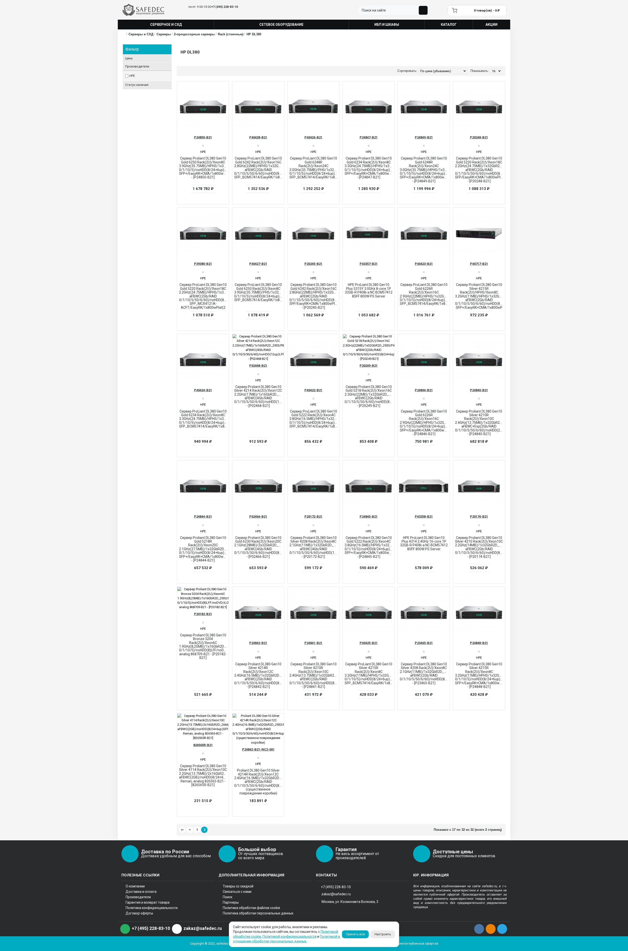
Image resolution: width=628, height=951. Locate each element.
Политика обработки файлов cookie (251, 908)
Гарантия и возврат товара (148, 902)
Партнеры (231, 902)
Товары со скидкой (238, 886)
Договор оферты (139, 913)
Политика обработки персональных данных (258, 913)
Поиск (227, 897)
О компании (135, 886)
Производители (138, 897)
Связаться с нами (237, 892)
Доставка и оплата (141, 892)
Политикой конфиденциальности (289, 936)
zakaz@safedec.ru (336, 894)
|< (182, 829)
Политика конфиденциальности (152, 908)
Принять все (355, 934)
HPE (132, 76)
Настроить (383, 934)
